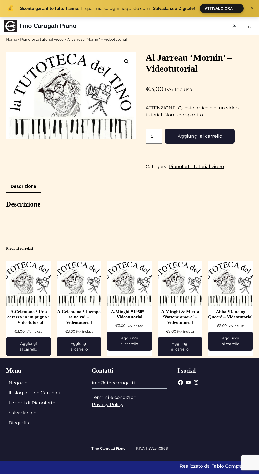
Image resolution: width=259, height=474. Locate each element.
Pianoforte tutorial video (42, 39)
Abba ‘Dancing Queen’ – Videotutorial (230, 314)
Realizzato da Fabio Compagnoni (217, 466)
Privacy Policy (107, 404)
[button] (126, 61)
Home (11, 39)
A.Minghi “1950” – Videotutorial (129, 314)
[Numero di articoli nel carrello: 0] (249, 26)
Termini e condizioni (115, 397)
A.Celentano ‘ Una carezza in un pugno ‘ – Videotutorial (28, 317)
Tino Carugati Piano (48, 25)
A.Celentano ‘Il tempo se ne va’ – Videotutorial (79, 317)
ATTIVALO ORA (222, 8)
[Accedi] (234, 25)
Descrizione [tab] (23, 186)
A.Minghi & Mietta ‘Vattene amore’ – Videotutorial (180, 317)
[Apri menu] (222, 26)
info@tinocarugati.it (114, 383)
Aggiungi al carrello (200, 136)
